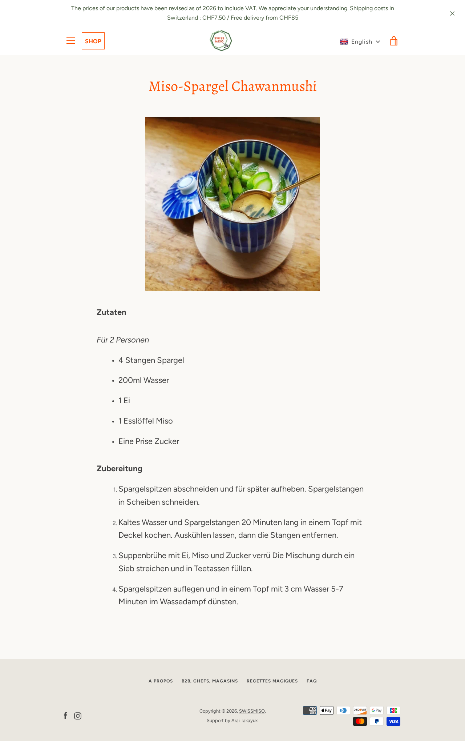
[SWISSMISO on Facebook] (65, 715)
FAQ (312, 681)
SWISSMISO (252, 711)
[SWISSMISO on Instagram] (77, 715)
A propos (161, 681)
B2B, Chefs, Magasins (210, 681)
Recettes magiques (272, 681)
